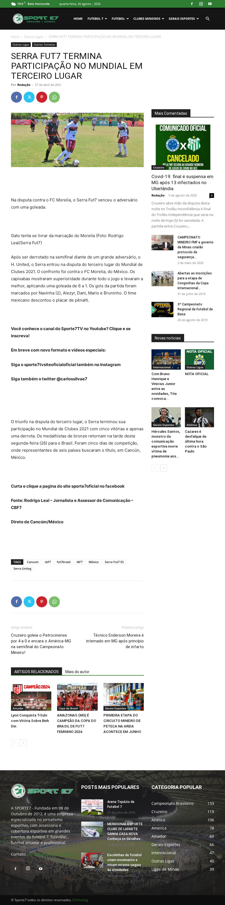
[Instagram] (201, 4)
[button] (207, 18)
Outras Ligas (33, 36)
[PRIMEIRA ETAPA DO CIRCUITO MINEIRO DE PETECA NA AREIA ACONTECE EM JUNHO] (123, 697)
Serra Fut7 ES (114, 562)
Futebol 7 (95, 18)
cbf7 (48, 562)
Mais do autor (77, 672)
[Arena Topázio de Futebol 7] (92, 807)
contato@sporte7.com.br (50, 854)
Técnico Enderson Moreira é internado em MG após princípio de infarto (115, 641)
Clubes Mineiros (146, 18)
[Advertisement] (77, 182)
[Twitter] (29, 97)
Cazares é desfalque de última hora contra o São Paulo (196, 441)
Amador (18, 708)
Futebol (118, 18)
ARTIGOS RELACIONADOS (36, 672)
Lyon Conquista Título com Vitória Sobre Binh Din (30, 720)
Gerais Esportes (182, 18)
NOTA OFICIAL (197, 374)
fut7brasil (64, 562)
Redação (23, 85)
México (94, 562)
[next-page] (23, 742)
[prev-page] (14, 742)
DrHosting (80, 900)
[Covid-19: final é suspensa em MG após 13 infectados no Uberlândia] (182, 147)
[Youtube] (210, 4)
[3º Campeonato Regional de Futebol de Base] (162, 309)
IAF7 (80, 562)
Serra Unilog (22, 568)
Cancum (33, 562)
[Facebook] (192, 4)
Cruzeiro (158, 167)
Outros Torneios (44, 44)
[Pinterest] (41, 97)
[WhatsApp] (54, 97)
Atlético (192, 425)
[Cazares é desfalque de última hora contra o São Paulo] (199, 417)
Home (78, 18)
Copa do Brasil (68, 708)
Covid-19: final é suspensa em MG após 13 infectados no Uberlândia (182, 182)
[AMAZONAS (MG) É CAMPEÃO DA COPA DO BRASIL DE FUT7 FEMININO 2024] (77, 697)
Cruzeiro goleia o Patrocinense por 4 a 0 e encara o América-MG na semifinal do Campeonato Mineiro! (41, 644)
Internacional (162, 367)
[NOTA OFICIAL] (199, 359)
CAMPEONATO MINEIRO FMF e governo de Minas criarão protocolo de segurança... (195, 247)
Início (15, 36)
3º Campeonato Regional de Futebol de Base (195, 309)
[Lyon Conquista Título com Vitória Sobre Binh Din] (31, 697)
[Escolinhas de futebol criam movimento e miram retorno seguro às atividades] (92, 860)
